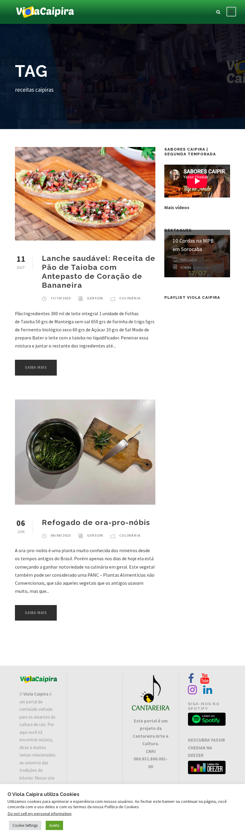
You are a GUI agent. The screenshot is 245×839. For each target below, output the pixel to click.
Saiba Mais (36, 367)
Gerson (95, 298)
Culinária (130, 298)
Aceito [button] (54, 825)
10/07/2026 (188, 260)
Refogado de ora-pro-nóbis (96, 522)
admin (185, 267)
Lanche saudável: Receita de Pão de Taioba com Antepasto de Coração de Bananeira (98, 272)
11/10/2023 (60, 298)
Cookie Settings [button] (25, 825)
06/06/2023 (60, 535)
